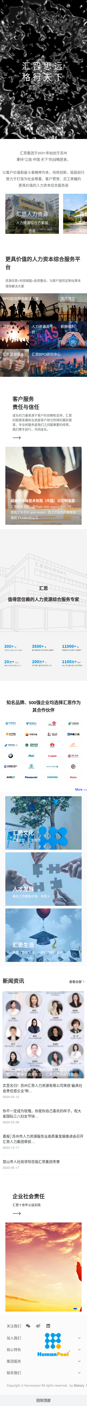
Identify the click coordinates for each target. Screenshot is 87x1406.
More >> (81, 789)
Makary (79, 1385)
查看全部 (75, 981)
